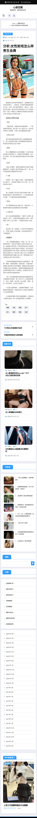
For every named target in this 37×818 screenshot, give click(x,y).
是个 (15, 37)
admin (10, 370)
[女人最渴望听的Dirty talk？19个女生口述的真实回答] (18, 359)
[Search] (10, 15)
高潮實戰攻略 (9, 624)
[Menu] (3, 15)
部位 (28, 37)
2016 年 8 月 (9, 746)
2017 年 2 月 (9, 719)
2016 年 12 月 (10, 728)
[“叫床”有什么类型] (9, 527)
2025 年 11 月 (10, 670)
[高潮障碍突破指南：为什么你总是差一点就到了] (9, 491)
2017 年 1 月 (9, 723)
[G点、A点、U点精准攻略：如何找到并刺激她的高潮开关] (9, 518)
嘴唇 (6, 37)
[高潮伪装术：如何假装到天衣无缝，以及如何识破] (9, 509)
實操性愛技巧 (9, 595)
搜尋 (7, 557)
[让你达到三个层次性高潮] (9, 545)
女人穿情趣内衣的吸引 (13, 412)
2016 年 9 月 (9, 741)
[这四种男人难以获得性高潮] (9, 500)
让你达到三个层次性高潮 (24, 541)
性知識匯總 (9, 607)
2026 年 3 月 (9, 656)
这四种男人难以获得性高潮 (25, 496)
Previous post (8, 325)
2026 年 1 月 (9, 665)
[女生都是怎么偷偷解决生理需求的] (18, 435)
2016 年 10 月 (10, 737)
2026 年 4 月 (9, 652)
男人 (18, 37)
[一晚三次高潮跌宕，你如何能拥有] (9, 482)
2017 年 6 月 (9, 701)
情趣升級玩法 (8, 34)
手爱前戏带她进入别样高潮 (13, 335)
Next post (7, 332)
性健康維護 (9, 601)
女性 (9, 37)
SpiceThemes (28, 810)
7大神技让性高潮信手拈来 (13, 328)
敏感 (12, 37)
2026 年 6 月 (9, 643)
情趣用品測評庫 (10, 618)
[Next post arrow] (32, 335)
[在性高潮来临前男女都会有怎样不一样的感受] (9, 536)
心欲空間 (18, 7)
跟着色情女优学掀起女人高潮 (16, 797)
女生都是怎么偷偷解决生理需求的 (16, 450)
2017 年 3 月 (9, 715)
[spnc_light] (14, 16)
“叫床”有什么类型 (22, 523)
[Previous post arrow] (32, 327)
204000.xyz (15, 810)
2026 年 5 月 (9, 647)
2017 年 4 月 (9, 710)
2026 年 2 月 (9, 661)
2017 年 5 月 (9, 706)
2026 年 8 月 (9, 634)
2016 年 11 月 (10, 733)
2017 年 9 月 (9, 688)
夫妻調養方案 (9, 583)
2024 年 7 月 (9, 683)
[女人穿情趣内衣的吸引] (18, 398)
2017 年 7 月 (9, 697)
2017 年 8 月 (9, 692)
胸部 (21, 37)
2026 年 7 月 (9, 638)
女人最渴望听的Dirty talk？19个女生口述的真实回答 (17, 374)
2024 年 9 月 (9, 679)
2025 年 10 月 (10, 674)
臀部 (24, 37)
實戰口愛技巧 (9, 589)
